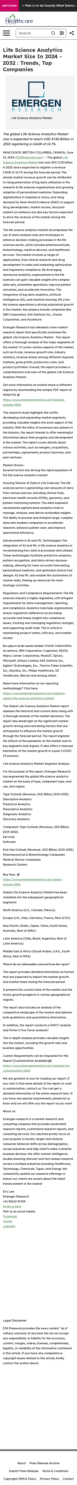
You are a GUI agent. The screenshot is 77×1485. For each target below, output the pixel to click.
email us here (12, 1206)
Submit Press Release (23, 1471)
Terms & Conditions (55, 1471)
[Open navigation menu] (6, 33)
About (21, 1463)
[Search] (53, 33)
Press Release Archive (44, 1463)
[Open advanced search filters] (61, 33)
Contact (68, 1479)
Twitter (8, 1221)
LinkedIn (9, 1226)
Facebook (10, 1216)
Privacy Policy (49, 1479)
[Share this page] (71, 33)
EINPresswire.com (29, 157)
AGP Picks (9, 5)
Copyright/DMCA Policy (19, 1479)
